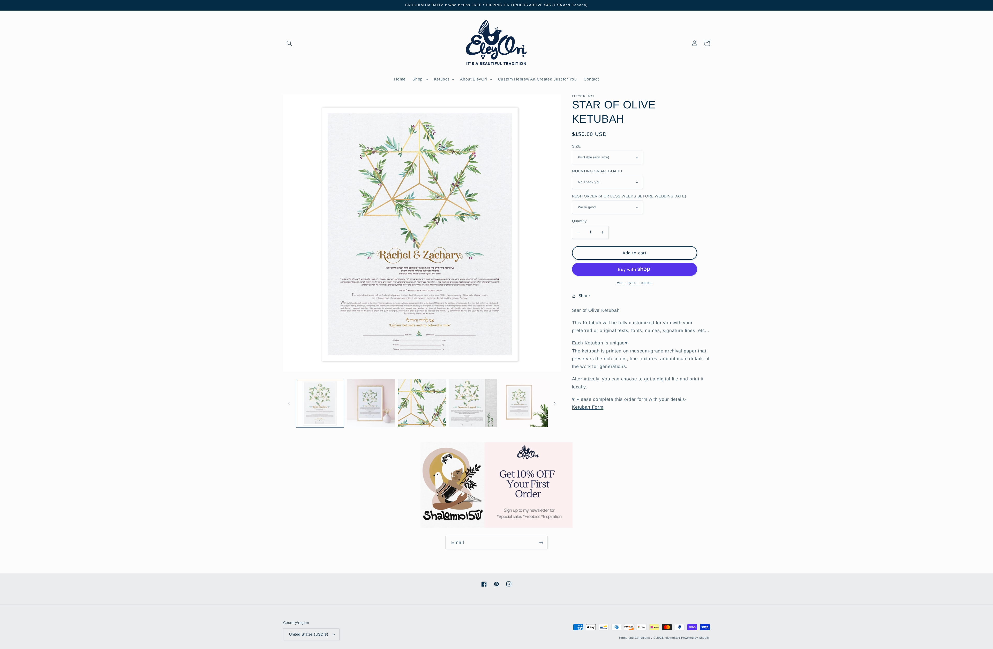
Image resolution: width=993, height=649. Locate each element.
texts (623, 330)
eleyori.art (672, 637)
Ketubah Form (588, 407)
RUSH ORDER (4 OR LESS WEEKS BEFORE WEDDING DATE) (629, 196)
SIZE (576, 146)
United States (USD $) (308, 634)
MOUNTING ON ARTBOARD (597, 171)
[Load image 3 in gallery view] (422, 403)
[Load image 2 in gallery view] (371, 403)
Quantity (579, 221)
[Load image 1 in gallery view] (320, 403)
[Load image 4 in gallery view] (473, 403)
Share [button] (584, 295)
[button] (289, 43)
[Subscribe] (541, 542)
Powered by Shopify (695, 637)
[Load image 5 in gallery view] (524, 403)
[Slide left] (289, 403)
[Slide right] (555, 403)
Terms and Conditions (634, 637)
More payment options (634, 283)
